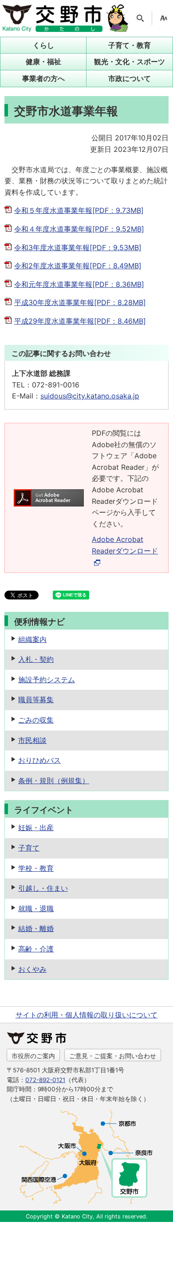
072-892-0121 (45, 1079)
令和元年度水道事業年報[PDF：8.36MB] (79, 284)
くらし (43, 45)
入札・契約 (36, 659)
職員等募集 (36, 699)
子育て (28, 847)
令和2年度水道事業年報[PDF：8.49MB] (78, 265)
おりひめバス (39, 760)
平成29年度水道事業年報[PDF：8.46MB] (80, 321)
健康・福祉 (43, 61)
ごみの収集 (36, 719)
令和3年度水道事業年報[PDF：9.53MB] (78, 247)
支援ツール (164, 18)
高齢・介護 (36, 948)
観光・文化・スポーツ (129, 61)
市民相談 (32, 740)
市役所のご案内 (33, 1055)
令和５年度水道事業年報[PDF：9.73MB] (79, 210)
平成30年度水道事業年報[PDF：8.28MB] (80, 302)
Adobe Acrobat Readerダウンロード (125, 545)
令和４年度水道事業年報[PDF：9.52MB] (79, 228)
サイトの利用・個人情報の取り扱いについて (86, 1014)
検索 (140, 18)
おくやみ (32, 969)
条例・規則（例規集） (53, 780)
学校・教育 (36, 868)
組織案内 (32, 639)
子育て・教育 (129, 45)
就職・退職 (36, 908)
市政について (129, 78)
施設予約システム (46, 679)
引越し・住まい (43, 888)
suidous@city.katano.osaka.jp (89, 395)
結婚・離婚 (36, 928)
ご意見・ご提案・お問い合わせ (112, 1055)
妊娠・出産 (36, 827)
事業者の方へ (43, 78)
